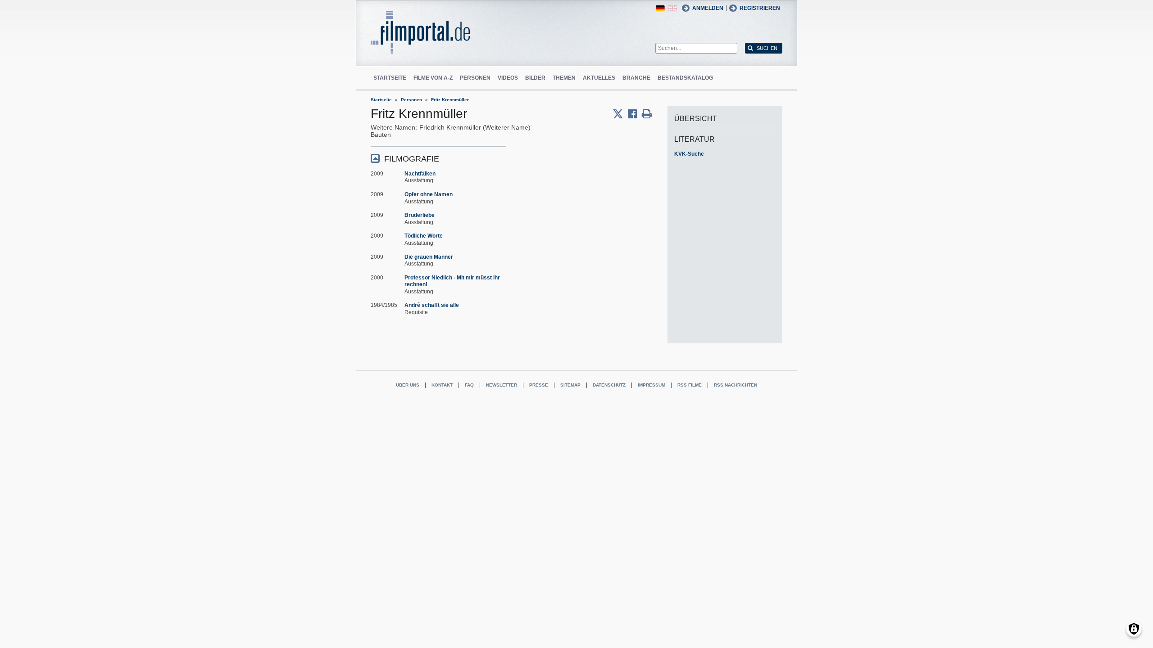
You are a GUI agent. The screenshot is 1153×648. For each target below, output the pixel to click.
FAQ (469, 384)
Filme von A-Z (433, 78)
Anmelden (707, 8)
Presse (538, 384)
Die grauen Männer (428, 257)
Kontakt (442, 384)
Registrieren (760, 8)
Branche (636, 78)
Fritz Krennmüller (450, 99)
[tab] (438, 158)
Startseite (389, 78)
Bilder (535, 78)
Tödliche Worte (423, 236)
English (672, 8)
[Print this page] (647, 113)
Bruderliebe (419, 215)
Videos (508, 78)
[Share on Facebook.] (635, 113)
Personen (475, 78)
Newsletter (501, 384)
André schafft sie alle (431, 305)
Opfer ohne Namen (428, 194)
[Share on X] (620, 113)
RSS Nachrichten (735, 384)
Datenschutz (609, 384)
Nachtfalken (420, 174)
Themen (564, 78)
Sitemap (570, 384)
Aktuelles (599, 78)
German (660, 8)
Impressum (651, 384)
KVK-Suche (689, 154)
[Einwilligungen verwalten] (1134, 629)
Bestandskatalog (685, 78)
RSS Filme (689, 384)
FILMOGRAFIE (411, 158)
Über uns (407, 384)
